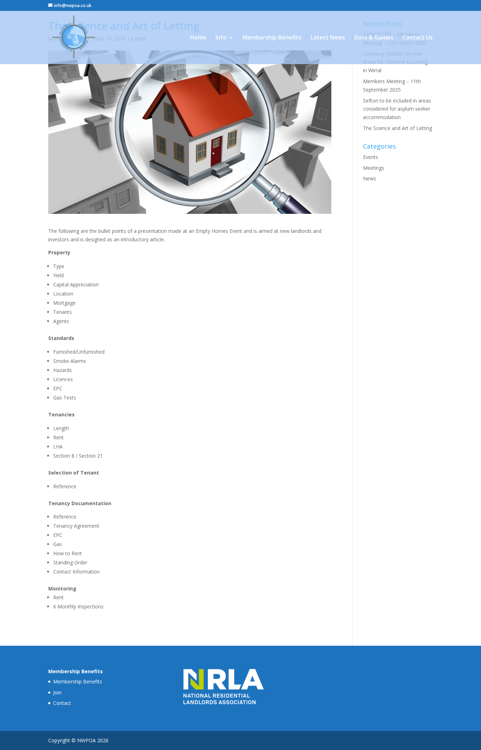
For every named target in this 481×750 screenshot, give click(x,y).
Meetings (373, 168)
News (369, 178)
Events (370, 157)
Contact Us (417, 38)
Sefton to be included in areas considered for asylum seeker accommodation (397, 109)
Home (198, 38)
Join (57, 692)
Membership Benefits (272, 38)
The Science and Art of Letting (397, 128)
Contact (62, 703)
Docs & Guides (373, 38)
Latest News (328, 38)
